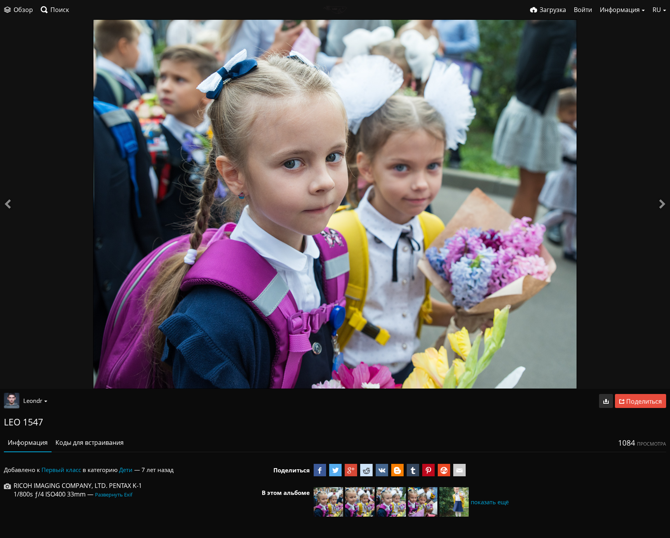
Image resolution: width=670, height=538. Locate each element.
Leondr (32, 400)
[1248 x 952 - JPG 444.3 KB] (606, 401)
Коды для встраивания (89, 442)
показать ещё (490, 502)
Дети (126, 470)
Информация (28, 442)
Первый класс (61, 470)
